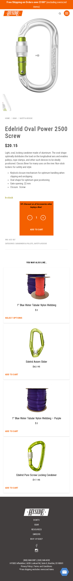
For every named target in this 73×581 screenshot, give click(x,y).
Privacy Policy (26, 566)
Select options (13, 318)
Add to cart (36, 229)
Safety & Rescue (26, 118)
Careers (36, 534)
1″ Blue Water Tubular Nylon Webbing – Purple (36, 418)
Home (7, 118)
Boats (36, 520)
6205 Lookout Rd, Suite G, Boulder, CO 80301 (45, 563)
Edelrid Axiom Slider (36, 361)
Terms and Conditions (43, 566)
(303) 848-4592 (43, 560)
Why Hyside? (36, 539)
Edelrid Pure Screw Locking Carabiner (36, 475)
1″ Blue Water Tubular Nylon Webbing (36, 305)
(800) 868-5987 (29, 560)
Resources (36, 529)
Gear (15, 118)
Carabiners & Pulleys (24, 244)
